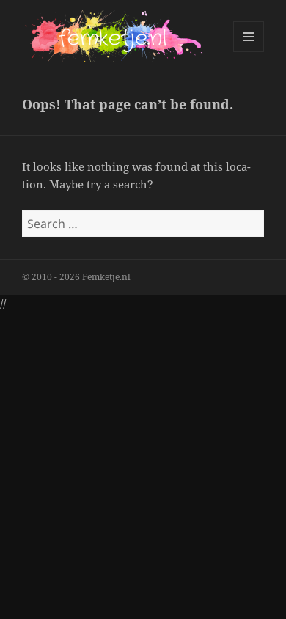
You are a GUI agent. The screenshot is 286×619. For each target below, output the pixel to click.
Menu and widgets (249, 51)
